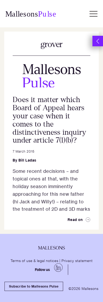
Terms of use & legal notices (34, 260)
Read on (75, 219)
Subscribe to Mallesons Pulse (33, 286)
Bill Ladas (27, 160)
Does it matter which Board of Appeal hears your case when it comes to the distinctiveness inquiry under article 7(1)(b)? (49, 120)
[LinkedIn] (58, 267)
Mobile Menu (93, 13)
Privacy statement (77, 260)
